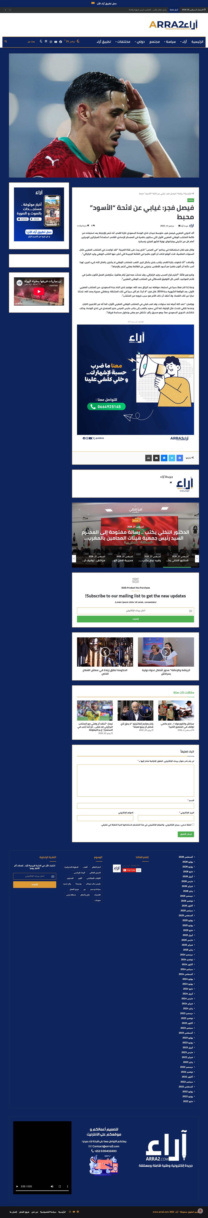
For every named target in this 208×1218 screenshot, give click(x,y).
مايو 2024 (188, 989)
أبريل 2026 (188, 876)
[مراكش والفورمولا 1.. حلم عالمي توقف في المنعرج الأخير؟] (176, 710)
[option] (135, 535)
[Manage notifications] (200, 1210)
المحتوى (70, 878)
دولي (141, 41)
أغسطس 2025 (186, 915)
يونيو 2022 (187, 1096)
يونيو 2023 (187, 1043)
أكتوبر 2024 (187, 964)
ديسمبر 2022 (186, 1067)
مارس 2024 (187, 999)
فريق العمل (74, 889)
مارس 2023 (187, 1052)
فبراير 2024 (187, 1004)
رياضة (180, 194)
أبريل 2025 (188, 935)
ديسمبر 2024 (186, 955)
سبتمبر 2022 (187, 1082)
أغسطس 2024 (186, 974)
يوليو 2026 (187, 862)
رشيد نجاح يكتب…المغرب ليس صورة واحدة (135, 534)
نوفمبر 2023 (187, 1018)
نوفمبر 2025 (187, 901)
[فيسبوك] (179, 458)
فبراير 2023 (187, 1057)
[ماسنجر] (164, 458)
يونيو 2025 (187, 925)
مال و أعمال (85, 895)
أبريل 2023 (188, 1047)
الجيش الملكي (95, 873)
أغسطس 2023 (186, 1033)
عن (85, 889)
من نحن (35, 1212)
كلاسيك (97, 895)
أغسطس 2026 (186, 857)
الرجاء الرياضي (79, 873)
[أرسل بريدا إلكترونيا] (179, 226)
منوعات (98, 900)
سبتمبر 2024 (187, 969)
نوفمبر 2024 (187, 959)
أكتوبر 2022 (187, 1077)
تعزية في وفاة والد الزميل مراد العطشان (149, 10)
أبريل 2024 (188, 994)
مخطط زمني (71, 895)
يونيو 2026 (187, 867)
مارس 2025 (187, 940)
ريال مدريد (67, 884)
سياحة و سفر (95, 889)
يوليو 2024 (187, 979)
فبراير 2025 (187, 945)
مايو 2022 (188, 1101)
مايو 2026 (188, 872)
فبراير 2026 (187, 886)
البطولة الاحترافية (71, 867)
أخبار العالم (96, 867)
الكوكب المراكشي (94, 878)
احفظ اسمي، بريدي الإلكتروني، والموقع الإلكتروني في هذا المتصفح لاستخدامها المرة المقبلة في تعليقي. (146, 825)
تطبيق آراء (104, 41)
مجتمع (155, 41)
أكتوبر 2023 (187, 1023)
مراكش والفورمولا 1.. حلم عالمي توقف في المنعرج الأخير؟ (177, 725)
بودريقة (79, 884)
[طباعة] (148, 458)
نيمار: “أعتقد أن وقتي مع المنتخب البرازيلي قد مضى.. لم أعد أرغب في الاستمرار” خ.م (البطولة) (95, 727)
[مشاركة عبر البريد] (156, 458)
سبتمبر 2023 (187, 1028)
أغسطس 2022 (186, 1087)
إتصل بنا (13, 1212)
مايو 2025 (188, 930)
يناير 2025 (188, 950)
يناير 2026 (188, 891)
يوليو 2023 (187, 1038)
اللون (80, 878)
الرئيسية (197, 41)
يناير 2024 (188, 1008)
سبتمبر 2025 (187, 911)
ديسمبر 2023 (186, 1013)
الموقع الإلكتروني (125, 813)
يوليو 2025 (187, 920)
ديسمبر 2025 (186, 896)
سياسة (171, 41)
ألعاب (85, 867)
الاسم (191, 800)
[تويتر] (172, 458)
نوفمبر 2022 (187, 1072)
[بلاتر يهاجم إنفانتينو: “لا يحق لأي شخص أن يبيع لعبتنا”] (135, 710)
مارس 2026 (187, 881)
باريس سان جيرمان (93, 884)
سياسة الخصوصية (48, 1212)
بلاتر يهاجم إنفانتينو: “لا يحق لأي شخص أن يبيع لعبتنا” (137, 725)
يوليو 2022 (187, 1092)
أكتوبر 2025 (187, 906)
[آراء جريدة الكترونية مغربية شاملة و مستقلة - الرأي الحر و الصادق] (173, 25)
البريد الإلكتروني (186, 813)
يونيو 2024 (187, 984)
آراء (184, 41)
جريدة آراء (184, 226)
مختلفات (123, 41)
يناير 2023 (188, 1062)
